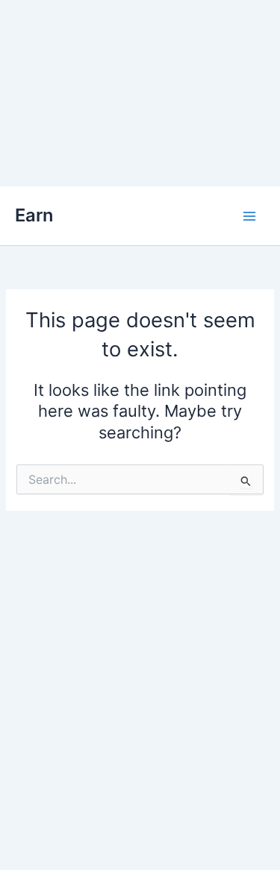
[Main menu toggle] (249, 216)
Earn (34, 215)
